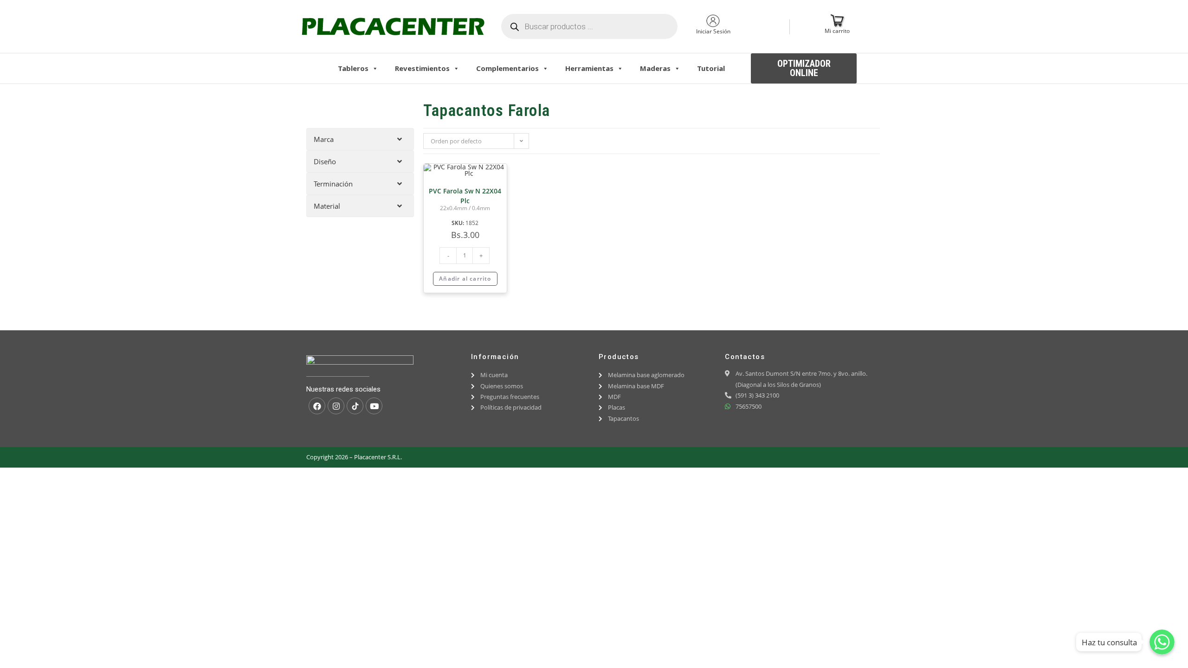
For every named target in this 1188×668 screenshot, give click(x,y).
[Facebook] (317, 406)
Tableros (353, 68)
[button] (804, 68)
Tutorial (711, 68)
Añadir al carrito (465, 279)
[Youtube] (374, 406)
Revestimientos (422, 68)
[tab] (360, 139)
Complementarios (507, 68)
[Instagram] (336, 406)
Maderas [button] (655, 68)
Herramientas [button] (589, 68)
